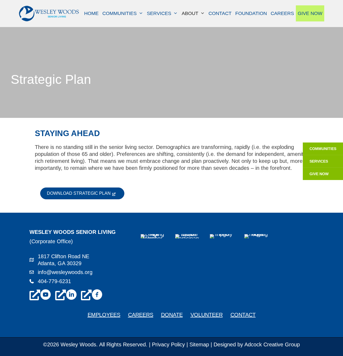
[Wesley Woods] (49, 13)
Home (91, 13)
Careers (282, 13)
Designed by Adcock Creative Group (257, 344)
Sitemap (199, 344)
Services (159, 13)
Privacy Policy (168, 344)
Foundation (251, 13)
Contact (220, 13)
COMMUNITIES (323, 149)
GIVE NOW (319, 174)
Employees (104, 315)
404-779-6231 (54, 281)
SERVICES (319, 161)
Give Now (310, 13)
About (190, 13)
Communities (119, 13)
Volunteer (207, 315)
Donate (172, 315)
